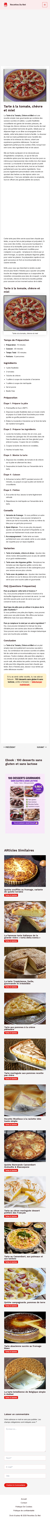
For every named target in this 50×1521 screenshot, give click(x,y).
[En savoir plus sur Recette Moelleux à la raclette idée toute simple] (25, 1100)
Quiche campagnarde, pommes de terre (24, 1302)
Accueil (24, 1499)
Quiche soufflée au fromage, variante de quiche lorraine (23, 890)
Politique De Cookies (23, 1507)
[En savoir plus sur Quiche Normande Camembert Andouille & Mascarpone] (25, 1146)
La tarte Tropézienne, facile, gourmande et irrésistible (19, 982)
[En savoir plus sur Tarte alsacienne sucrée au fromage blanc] (25, 1327)
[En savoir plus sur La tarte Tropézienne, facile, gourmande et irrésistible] (25, 963)
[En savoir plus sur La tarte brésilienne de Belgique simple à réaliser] (25, 1373)
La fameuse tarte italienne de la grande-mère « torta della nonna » (22, 936)
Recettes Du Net (18, 5)
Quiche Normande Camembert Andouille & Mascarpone (20, 1165)
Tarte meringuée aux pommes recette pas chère (23, 1074)
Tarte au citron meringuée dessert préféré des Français (22, 1211)
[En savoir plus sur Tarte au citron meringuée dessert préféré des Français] (25, 1192)
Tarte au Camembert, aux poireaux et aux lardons (23, 1257)
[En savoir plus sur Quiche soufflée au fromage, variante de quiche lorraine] (25, 871)
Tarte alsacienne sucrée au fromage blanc (22, 1347)
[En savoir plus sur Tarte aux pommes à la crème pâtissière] (25, 1008)
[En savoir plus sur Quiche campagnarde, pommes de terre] (25, 1284)
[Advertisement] (25, 36)
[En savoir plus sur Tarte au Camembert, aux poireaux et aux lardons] (25, 1238)
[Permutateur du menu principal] (44, 4)
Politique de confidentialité (23, 1511)
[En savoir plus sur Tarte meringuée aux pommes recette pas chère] (25, 1054)
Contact (24, 1503)
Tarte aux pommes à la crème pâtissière (19, 1028)
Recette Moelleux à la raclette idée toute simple (22, 1120)
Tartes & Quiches (11, 895)
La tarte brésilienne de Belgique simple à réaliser (25, 1393)
